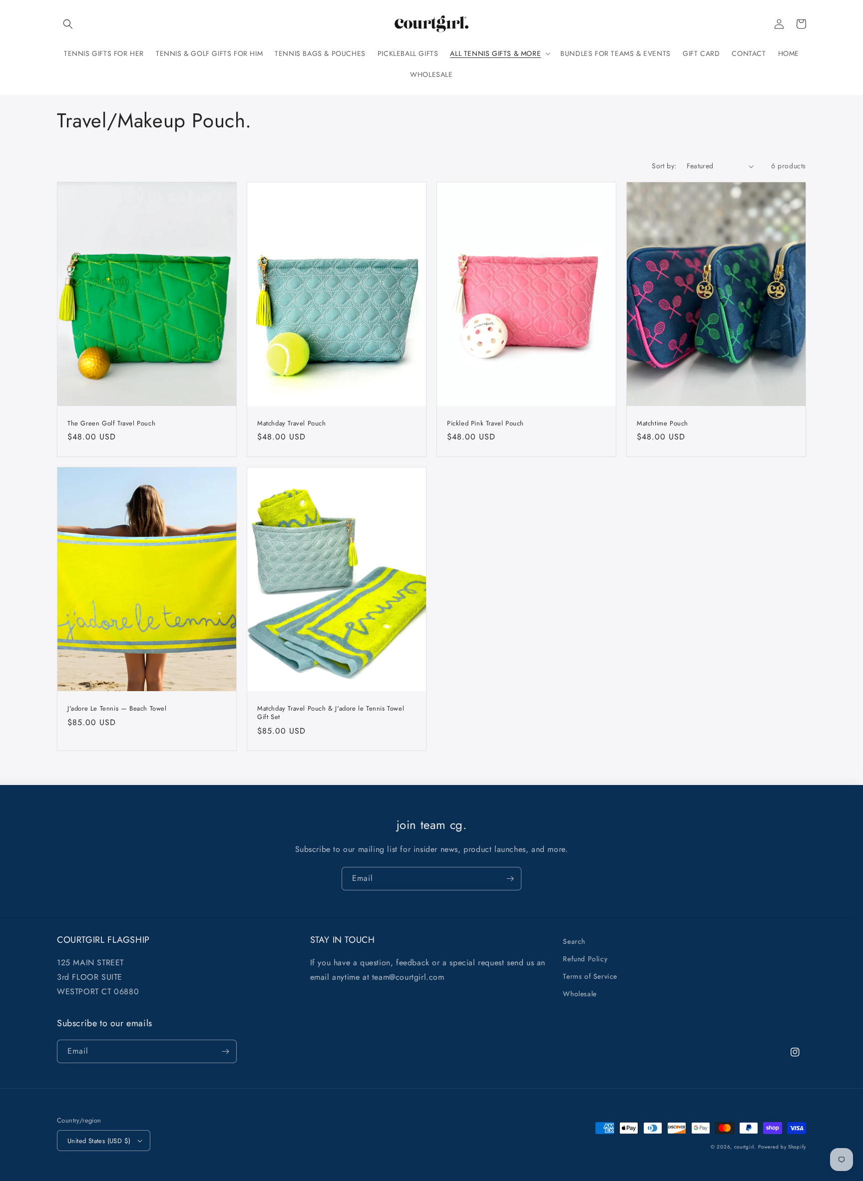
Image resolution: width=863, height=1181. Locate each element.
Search (574, 941)
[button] (68, 24)
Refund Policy (585, 959)
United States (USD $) (98, 1141)
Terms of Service (590, 976)
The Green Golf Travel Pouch (111, 423)
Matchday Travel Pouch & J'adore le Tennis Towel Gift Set (330, 713)
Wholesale (579, 994)
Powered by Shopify (782, 1147)
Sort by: (664, 166)
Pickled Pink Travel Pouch (485, 423)
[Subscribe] (510, 878)
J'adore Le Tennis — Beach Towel (117, 709)
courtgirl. (745, 1147)
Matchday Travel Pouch (291, 423)
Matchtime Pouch (662, 423)
